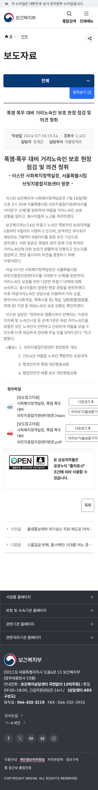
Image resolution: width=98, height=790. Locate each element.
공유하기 (89, 38)
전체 (24, 36)
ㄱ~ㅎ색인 (12, 722)
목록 (87, 505)
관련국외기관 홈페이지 (23, 639)
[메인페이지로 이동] (20, 17)
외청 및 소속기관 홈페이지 (26, 612)
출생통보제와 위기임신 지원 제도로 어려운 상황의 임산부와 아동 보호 (60, 529)
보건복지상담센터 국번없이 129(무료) (50, 684)
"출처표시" (76, 465)
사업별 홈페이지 (18, 599)
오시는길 (11, 715)
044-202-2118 (30, 702)
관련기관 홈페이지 (20, 626)
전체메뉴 (86, 21)
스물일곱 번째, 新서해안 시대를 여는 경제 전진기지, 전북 (60, 544)
